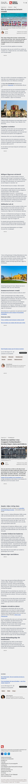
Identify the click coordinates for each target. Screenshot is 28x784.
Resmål (3, 359)
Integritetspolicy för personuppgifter (9, 763)
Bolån (8, 691)
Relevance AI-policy (5, 768)
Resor (15, 7)
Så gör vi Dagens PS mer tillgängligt (9, 774)
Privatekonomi (11, 437)
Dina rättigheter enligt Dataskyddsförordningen (11, 766)
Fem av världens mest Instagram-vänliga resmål (12, 320)
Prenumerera (23, 352)
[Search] (24, 3)
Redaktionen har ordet (6, 771)
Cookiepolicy (4, 765)
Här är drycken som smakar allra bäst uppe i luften (13, 322)
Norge (14, 691)
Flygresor (4, 356)
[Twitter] (5, 754)
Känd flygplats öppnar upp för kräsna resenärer (12, 348)
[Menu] (26, 3)
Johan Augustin (9, 695)
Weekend (10, 7)
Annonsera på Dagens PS (7, 769)
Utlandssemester (18, 359)
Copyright (3, 762)
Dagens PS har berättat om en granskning (11, 477)
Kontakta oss (4, 760)
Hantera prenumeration (6, 757)
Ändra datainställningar (6, 776)
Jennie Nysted (9, 364)
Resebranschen (19, 356)
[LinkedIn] (9, 754)
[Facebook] (2, 754)
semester (10, 359)
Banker (3, 691)
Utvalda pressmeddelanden (7, 758)
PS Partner (3, 773)
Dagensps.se (3, 7)
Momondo (10, 85)
